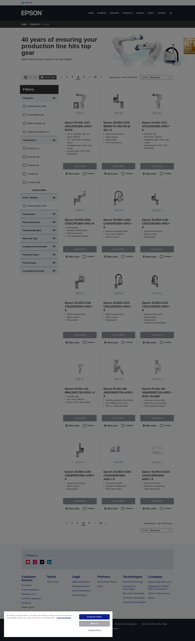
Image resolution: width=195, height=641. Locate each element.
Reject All (94, 623)
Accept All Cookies (94, 617)
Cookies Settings (94, 630)
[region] (58, 624)
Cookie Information (64, 618)
